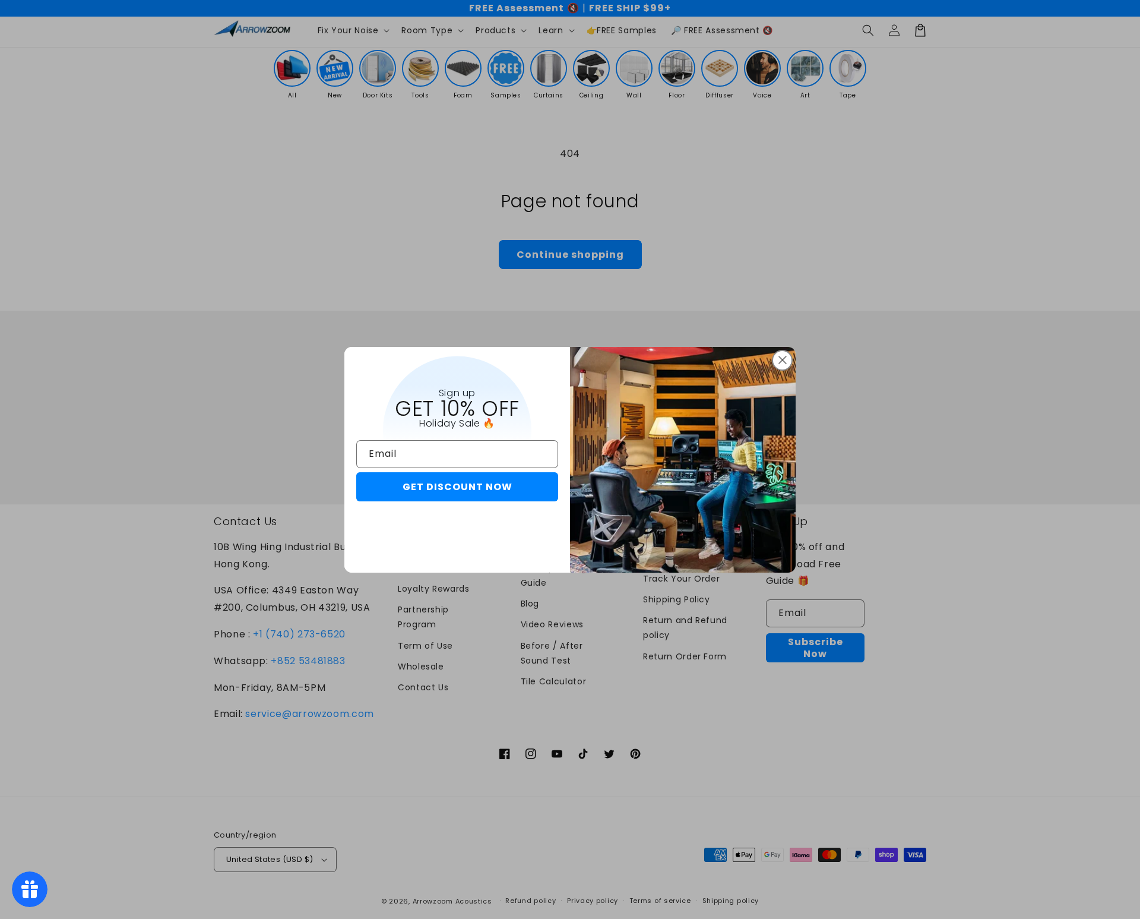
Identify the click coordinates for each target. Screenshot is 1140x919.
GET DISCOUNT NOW (457, 487)
